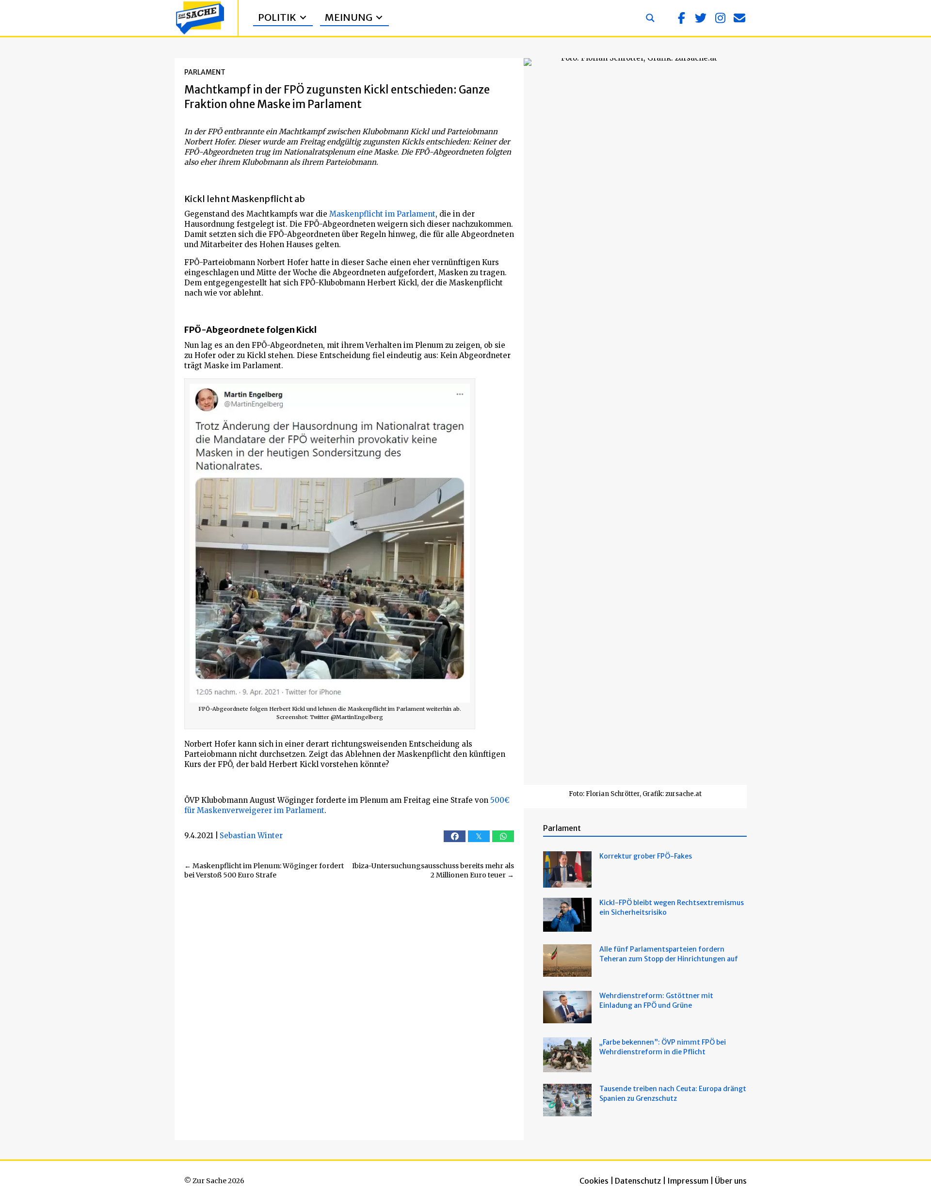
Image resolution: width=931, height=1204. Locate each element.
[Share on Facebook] (455, 836)
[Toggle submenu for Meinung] (379, 17)
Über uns (731, 1181)
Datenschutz (638, 1181)
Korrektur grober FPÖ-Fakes (645, 856)
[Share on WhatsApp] (503, 836)
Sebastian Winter (251, 835)
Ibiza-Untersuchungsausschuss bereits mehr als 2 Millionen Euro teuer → (433, 870)
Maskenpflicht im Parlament (382, 214)
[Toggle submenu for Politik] (303, 17)
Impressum (687, 1181)
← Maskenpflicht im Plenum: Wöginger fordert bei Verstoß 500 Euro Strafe (264, 870)
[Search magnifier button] (650, 18)
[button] (681, 18)
